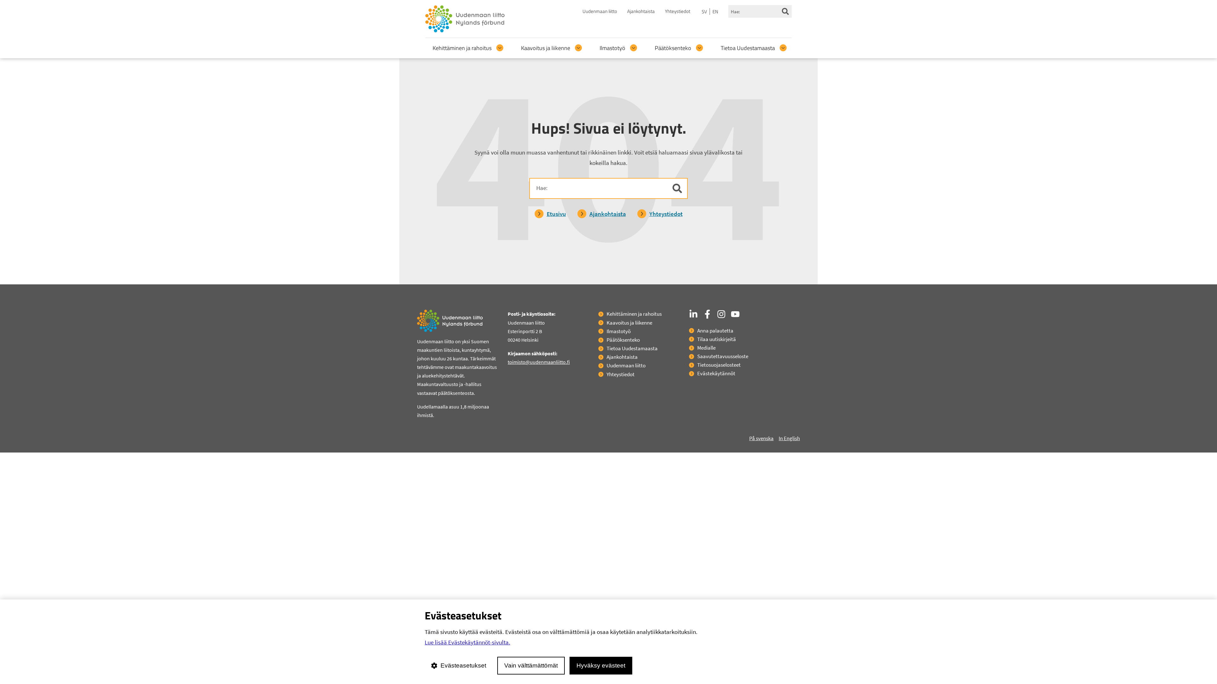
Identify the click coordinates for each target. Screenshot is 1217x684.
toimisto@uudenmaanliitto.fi (539, 362)
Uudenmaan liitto (600, 11)
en (715, 11)
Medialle (706, 347)
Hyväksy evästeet (600, 665)
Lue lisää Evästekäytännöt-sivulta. (467, 642)
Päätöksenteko (673, 48)
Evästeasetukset (463, 665)
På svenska (761, 438)
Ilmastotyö (612, 48)
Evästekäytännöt (716, 373)
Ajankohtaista (641, 11)
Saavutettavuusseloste (722, 356)
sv (704, 11)
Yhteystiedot (677, 11)
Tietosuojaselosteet (719, 364)
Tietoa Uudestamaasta (748, 48)
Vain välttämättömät (531, 665)
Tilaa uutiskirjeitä (716, 339)
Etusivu (556, 214)
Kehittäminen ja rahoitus (462, 48)
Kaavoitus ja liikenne (545, 48)
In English (789, 438)
